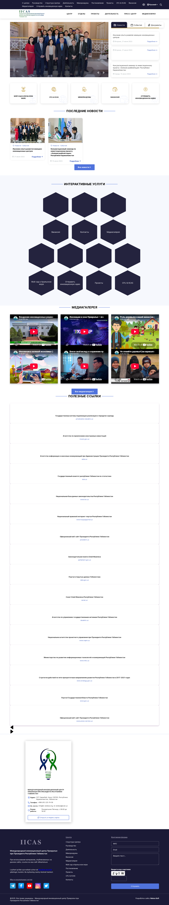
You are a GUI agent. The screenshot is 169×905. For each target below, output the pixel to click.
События (25, 145)
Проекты (109, 3)
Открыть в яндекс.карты (49, 817)
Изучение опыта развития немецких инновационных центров (134, 36)
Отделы (81, 14)
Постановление (98, 3)
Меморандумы (83, 3)
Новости (18, 145)
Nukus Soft (154, 898)
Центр (69, 14)
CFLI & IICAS (121, 3)
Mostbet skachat (45, 870)
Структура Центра (52, 3)
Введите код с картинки (121, 869)
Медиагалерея (28, 6)
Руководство (37, 3)
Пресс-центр (130, 14)
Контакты (69, 6)
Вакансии (132, 3)
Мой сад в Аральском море (77, 865)
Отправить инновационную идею (49, 6)
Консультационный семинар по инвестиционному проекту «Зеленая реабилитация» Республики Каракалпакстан (132, 67)
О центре (25, 3)
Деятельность (68, 3)
